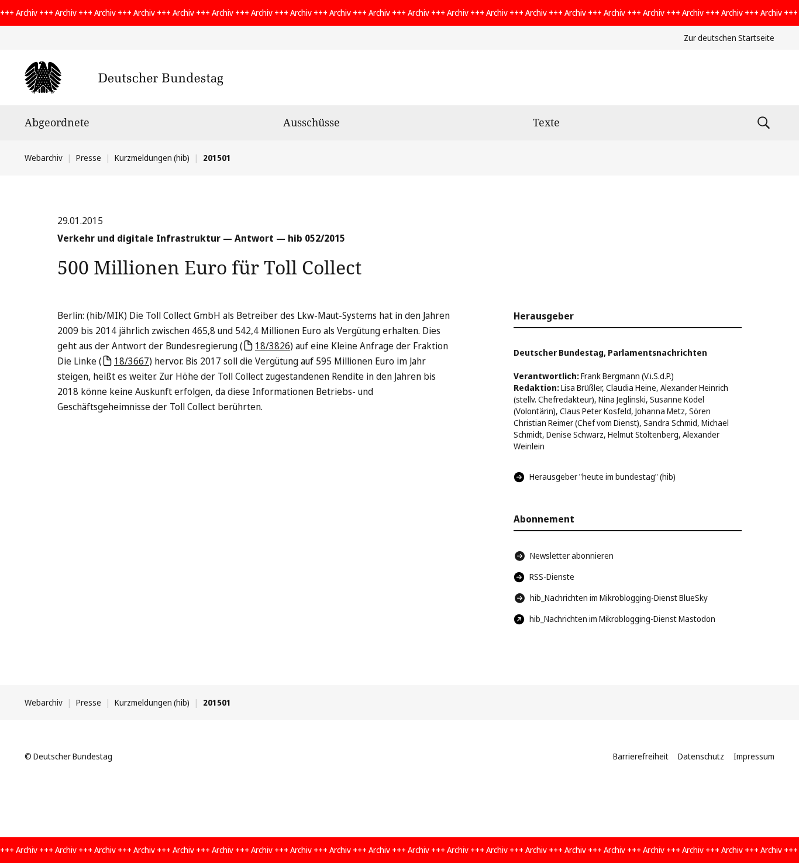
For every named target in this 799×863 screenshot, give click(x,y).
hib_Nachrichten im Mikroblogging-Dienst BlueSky (619, 597)
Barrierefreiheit (641, 756)
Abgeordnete (57, 122)
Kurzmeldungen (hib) (152, 157)
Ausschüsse (311, 122)
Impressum (753, 756)
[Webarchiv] (124, 77)
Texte (546, 122)
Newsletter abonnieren (572, 555)
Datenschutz (701, 756)
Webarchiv (44, 157)
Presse (88, 157)
